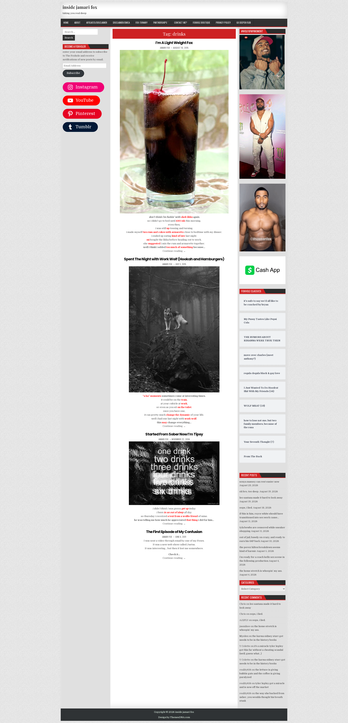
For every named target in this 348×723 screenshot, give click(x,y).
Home (66, 22)
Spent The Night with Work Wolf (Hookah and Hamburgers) (174, 259)
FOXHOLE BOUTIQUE (201, 22)
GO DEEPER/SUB (244, 22)
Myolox (243, 636)
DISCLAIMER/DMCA (121, 22)
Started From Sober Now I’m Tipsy (174, 434)
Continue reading (174, 251)
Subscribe (73, 73)
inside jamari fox (80, 7)
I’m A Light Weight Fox (174, 42)
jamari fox (165, 48)
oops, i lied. (245, 507)
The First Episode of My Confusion (174, 531)
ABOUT (77, 22)
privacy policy (223, 22)
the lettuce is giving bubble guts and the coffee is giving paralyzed (259, 673)
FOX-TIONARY (142, 22)
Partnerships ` (160, 22)
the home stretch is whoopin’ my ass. (260, 570)
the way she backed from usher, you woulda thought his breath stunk (261, 697)
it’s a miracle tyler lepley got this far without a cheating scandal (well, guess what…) (261, 650)
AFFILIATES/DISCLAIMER (96, 22)
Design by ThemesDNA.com (174, 717)
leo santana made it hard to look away (261, 497)
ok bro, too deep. (249, 491)
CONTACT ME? (180, 22)
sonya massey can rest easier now (259, 481)
